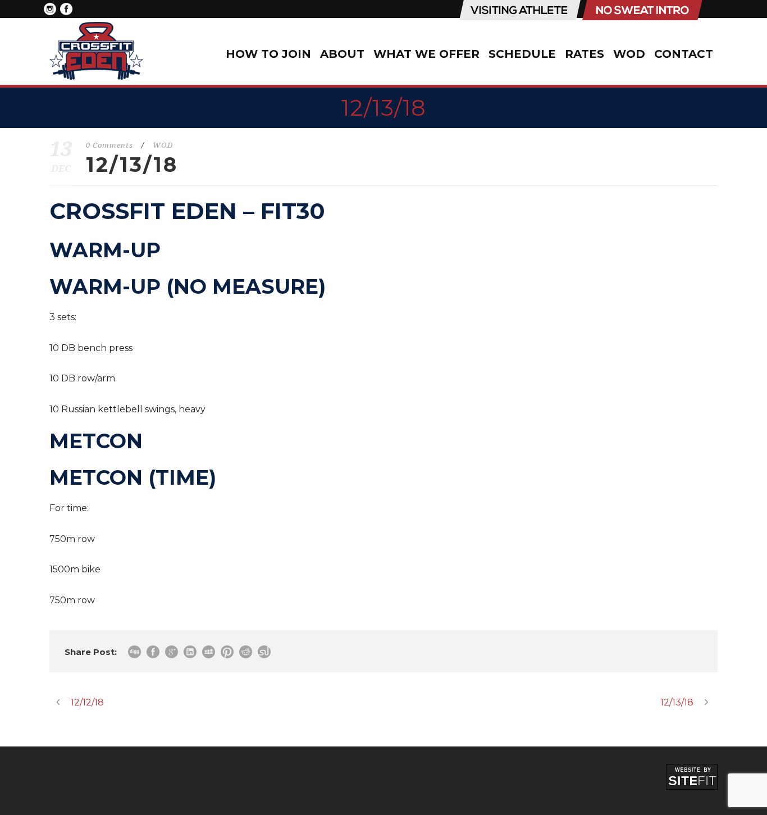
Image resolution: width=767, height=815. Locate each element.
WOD (629, 54)
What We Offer (426, 54)
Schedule (522, 54)
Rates (584, 54)
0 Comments (109, 145)
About (342, 54)
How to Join (268, 54)
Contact (683, 54)
